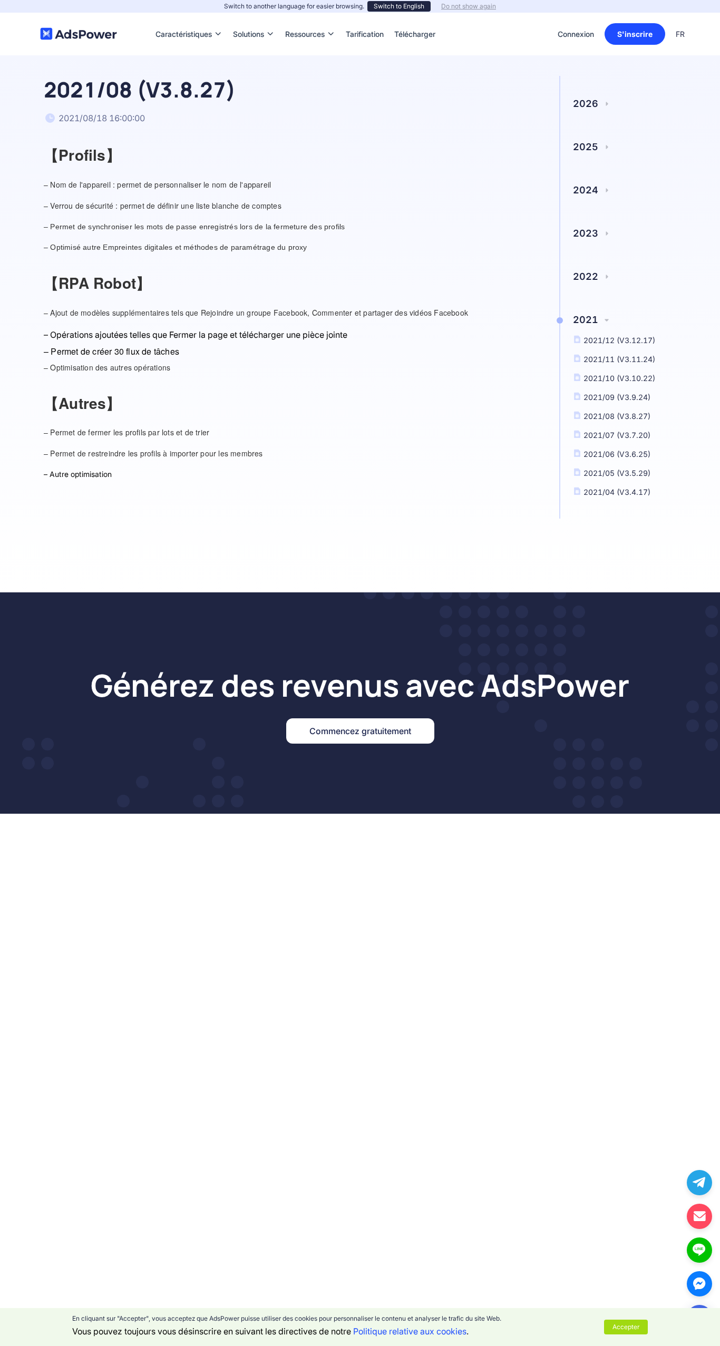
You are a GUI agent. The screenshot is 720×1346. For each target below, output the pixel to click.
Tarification (365, 18)
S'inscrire (635, 34)
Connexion (576, 34)
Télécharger (414, 18)
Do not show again (468, 6)
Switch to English (399, 6)
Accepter (625, 1327)
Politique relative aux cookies (409, 1331)
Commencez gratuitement (360, 731)
